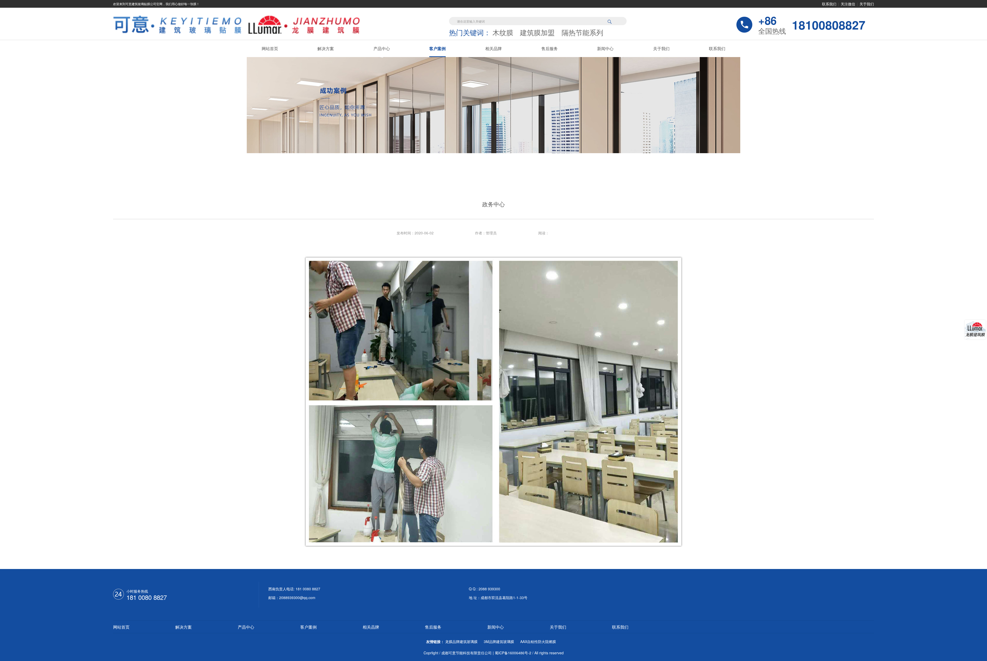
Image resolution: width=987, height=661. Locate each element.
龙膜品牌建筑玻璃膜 (461, 641)
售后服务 (549, 48)
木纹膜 (502, 32)
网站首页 (270, 48)
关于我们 (867, 3)
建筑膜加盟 (537, 32)
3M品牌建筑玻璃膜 (499, 641)
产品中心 (381, 48)
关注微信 (848, 3)
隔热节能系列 (582, 32)
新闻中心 (605, 48)
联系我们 (829, 3)
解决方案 (325, 48)
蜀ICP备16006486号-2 (513, 652)
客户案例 (437, 48)
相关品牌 (493, 48)
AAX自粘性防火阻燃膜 (538, 641)
